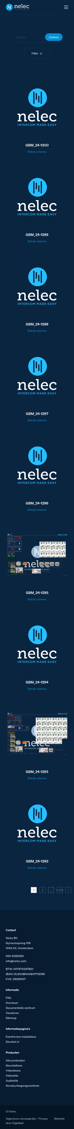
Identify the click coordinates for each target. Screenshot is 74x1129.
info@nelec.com (16, 961)
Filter (35, 53)
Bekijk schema (37, 151)
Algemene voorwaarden (21, 1118)
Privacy (43, 1118)
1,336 (60, 890)
